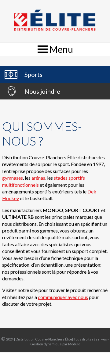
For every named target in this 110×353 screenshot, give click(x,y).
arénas (38, 178)
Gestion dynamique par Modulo (55, 344)
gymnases (12, 178)
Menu (61, 49)
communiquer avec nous (63, 297)
